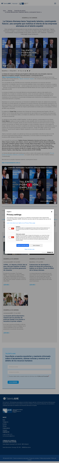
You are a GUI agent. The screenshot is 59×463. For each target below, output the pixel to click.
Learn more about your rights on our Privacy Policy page (21, 223)
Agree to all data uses (22, 245)
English (9, 211)
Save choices (36, 245)
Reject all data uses (29, 249)
